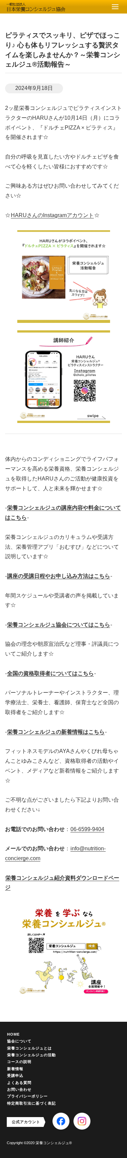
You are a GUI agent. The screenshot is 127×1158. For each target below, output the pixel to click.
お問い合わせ (19, 1089)
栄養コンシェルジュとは (29, 1048)
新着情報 (15, 1069)
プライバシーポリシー (27, 1096)
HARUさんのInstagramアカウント (52, 215)
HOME (13, 1034)
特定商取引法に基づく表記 (31, 1103)
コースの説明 (19, 1062)
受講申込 (15, 1075)
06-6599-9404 (87, 829)
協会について (19, 1041)
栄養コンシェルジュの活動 (31, 1055)
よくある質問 (19, 1083)
